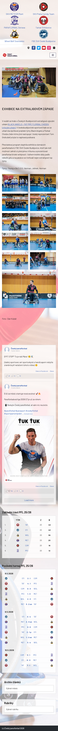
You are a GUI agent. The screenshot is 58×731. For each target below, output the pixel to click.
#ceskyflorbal (32, 411)
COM (27, 545)
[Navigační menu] (53, 55)
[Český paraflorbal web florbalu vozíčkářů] (10, 55)
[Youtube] (44, 48)
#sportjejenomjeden (13, 413)
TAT (26, 525)
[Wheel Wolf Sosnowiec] (14, 34)
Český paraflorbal (19, 348)
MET (26, 540)
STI (26, 530)
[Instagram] (49, 48)
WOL (27, 535)
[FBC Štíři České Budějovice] (43, 34)
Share (52, 371)
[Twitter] (39, 48)
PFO (26, 550)
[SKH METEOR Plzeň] (14, 7)
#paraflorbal (9, 411)
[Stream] (28, 48)
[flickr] (54, 48)
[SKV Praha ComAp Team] (43, 7)
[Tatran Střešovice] (43, 21)
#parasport (20, 411)
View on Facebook (42, 371)
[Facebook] (33, 48)
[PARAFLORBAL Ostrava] (14, 21)
